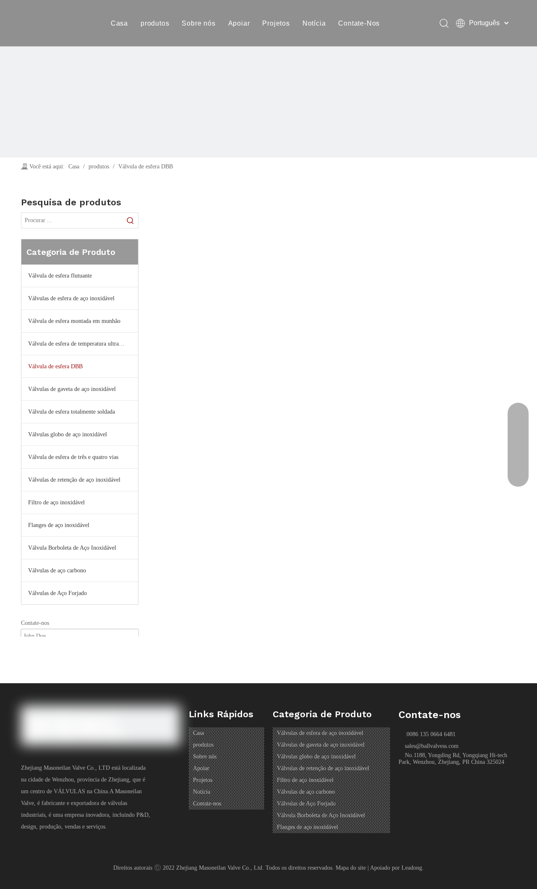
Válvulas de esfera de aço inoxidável (71, 298)
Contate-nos (207, 803)
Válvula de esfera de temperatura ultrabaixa (79, 344)
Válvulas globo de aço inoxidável (67, 434)
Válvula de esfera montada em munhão (74, 321)
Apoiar (239, 23)
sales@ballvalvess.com (432, 746)
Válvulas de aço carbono (57, 570)
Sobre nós (198, 23)
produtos (155, 23)
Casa (119, 23)
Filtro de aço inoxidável (56, 502)
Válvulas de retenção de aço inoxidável (74, 480)
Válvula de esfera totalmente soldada (71, 412)
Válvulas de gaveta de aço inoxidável (72, 389)
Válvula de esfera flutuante (60, 276)
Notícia (314, 23)
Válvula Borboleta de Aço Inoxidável (72, 548)
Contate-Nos (359, 23)
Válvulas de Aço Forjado (57, 593)
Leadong (411, 868)
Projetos (275, 23)
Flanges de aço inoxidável (58, 525)
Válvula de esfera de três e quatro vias (73, 457)
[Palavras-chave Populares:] (130, 220)
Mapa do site (351, 868)
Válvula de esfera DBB (55, 366)
